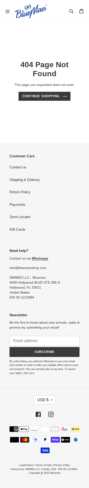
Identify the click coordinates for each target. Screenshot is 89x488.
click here (28, 373)
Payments (17, 204)
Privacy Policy (62, 465)
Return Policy (19, 192)
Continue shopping (41, 96)
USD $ (43, 400)
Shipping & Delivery (24, 180)
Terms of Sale (44, 465)
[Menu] (8, 11)
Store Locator (19, 217)
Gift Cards (17, 229)
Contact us (17, 167)
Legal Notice (26, 465)
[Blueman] (31, 11)
